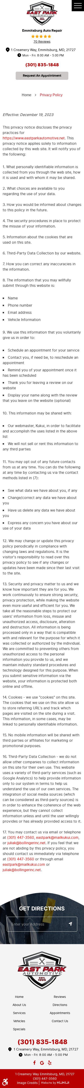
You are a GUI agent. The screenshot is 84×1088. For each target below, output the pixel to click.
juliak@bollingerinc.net (26, 842)
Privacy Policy (51, 95)
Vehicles (19, 1021)
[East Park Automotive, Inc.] (42, 13)
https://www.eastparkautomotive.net (34, 138)
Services (19, 1013)
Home (26, 95)
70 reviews (42, 42)
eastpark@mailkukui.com (57, 837)
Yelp (49, 1062)
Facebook (34, 1062)
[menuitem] (20, 997)
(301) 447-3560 (20, 837)
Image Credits (28, 1082)
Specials (19, 1029)
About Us (19, 1005)
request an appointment (42, 75)
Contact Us (60, 1021)
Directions (60, 1005)
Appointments (60, 1013)
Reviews (60, 997)
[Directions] (70, 924)
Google (42, 1062)
